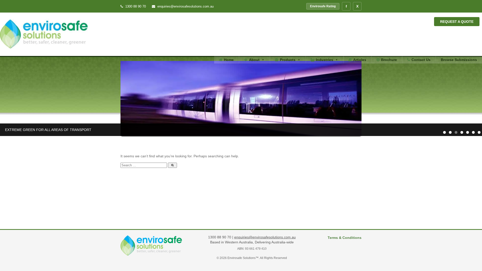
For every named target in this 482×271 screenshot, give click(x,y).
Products (287, 60)
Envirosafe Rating (323, 6)
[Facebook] (346, 6)
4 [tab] (461, 132)
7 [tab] (479, 132)
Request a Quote (456, 22)
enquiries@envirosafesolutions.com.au (185, 6)
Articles (359, 60)
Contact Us (421, 60)
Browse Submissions (459, 60)
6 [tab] (473, 132)
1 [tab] (444, 132)
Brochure (389, 60)
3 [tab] (456, 132)
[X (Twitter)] (357, 6)
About (254, 60)
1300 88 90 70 (135, 6)
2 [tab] (450, 132)
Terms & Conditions (345, 238)
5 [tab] (467, 132)
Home (229, 60)
